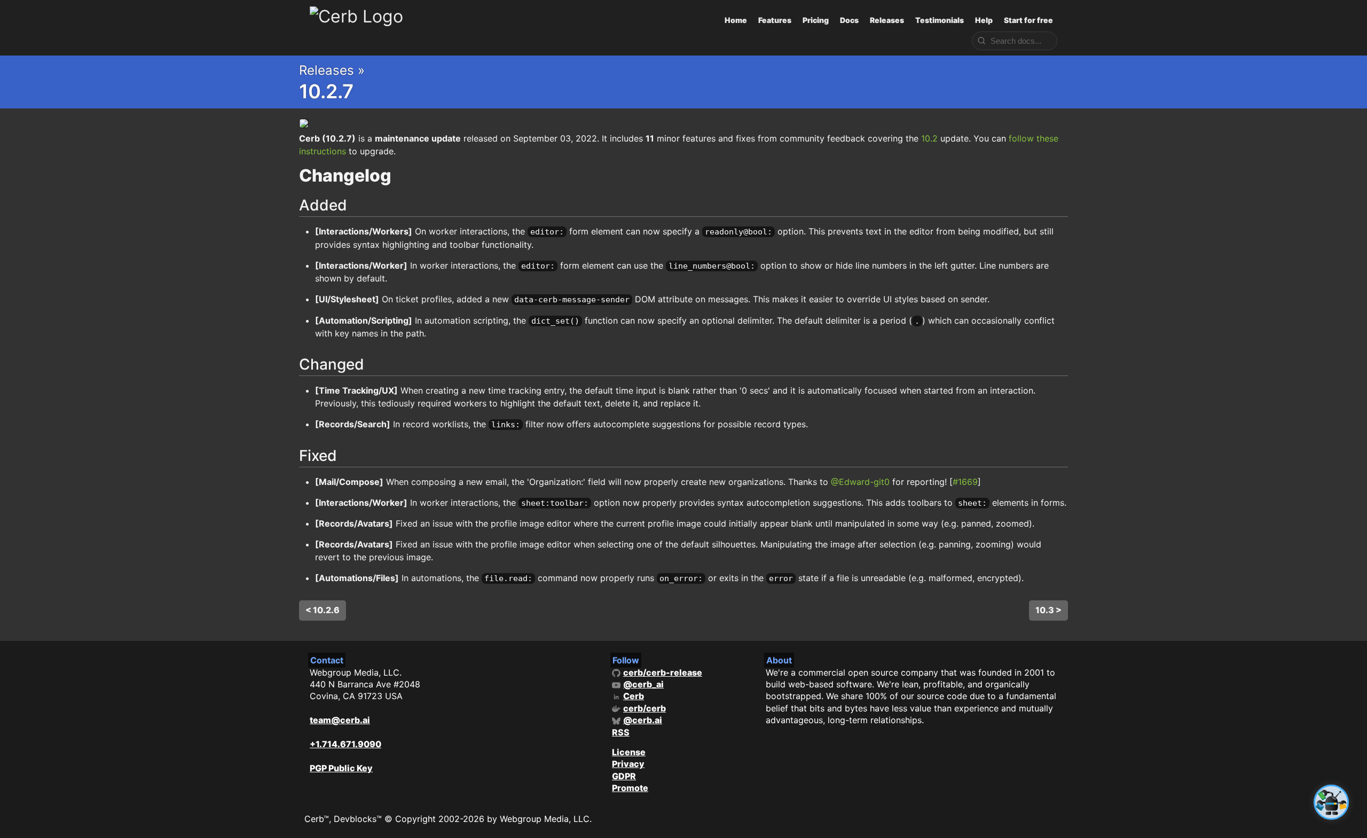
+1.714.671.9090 (345, 744)
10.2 (929, 138)
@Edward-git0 (860, 481)
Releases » (332, 70)
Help (984, 20)
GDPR (624, 776)
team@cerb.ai (340, 720)
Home (736, 20)
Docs (849, 20)
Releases (887, 20)
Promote (630, 787)
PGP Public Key (341, 768)
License (629, 752)
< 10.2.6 (322, 610)
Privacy (628, 763)
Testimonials (939, 20)
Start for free (1028, 20)
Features (774, 20)
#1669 (965, 481)
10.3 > (1048, 610)
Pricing (816, 20)
